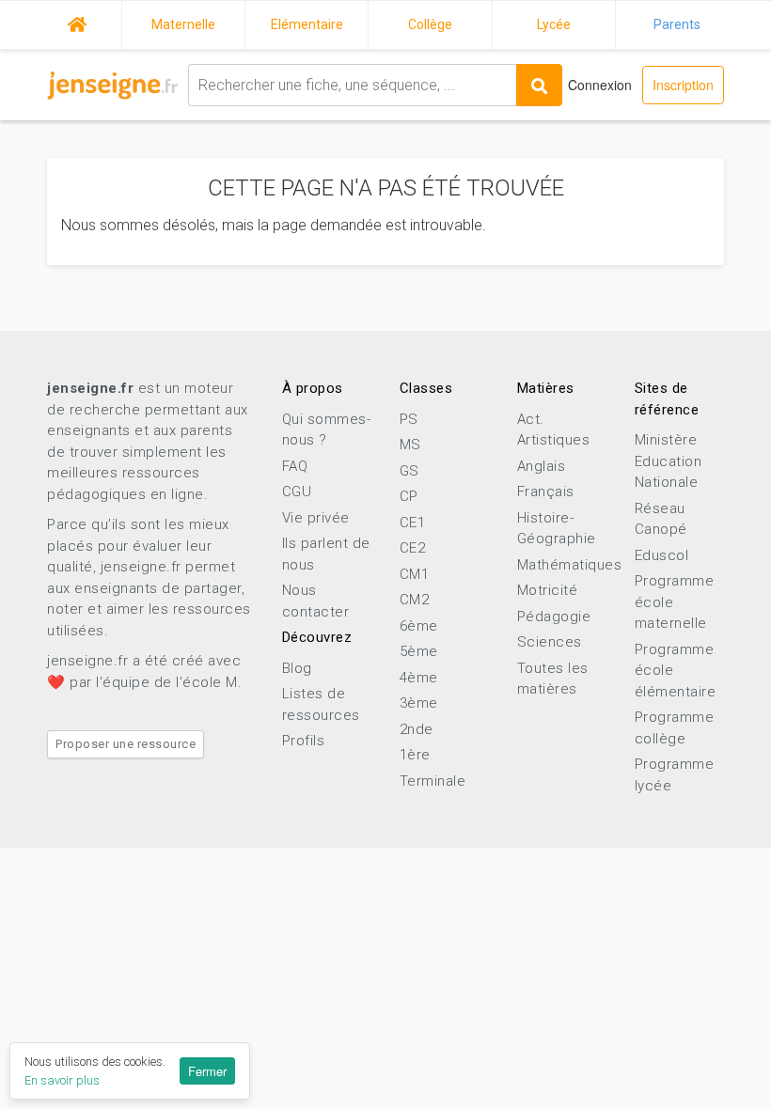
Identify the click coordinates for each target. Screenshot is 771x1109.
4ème (419, 677)
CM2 (415, 599)
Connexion (600, 84)
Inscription (683, 84)
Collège (430, 24)
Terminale (433, 781)
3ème (419, 703)
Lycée (554, 24)
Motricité (547, 590)
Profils (303, 740)
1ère (415, 754)
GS (409, 470)
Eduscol (662, 555)
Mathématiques (569, 564)
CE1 (413, 522)
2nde (416, 729)
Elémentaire (307, 24)
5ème (419, 651)
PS (409, 419)
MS (410, 444)
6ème (419, 625)
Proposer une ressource (125, 744)
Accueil (77, 21)
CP (409, 496)
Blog (297, 668)
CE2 (413, 547)
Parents (676, 24)
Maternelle (183, 24)
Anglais (541, 466)
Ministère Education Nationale (668, 461)
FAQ (295, 466)
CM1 (415, 574)
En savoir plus (62, 1080)
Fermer (207, 1071)
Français (545, 491)
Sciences (549, 641)
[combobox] (352, 85)
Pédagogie (554, 616)
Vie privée (316, 517)
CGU (297, 491)
